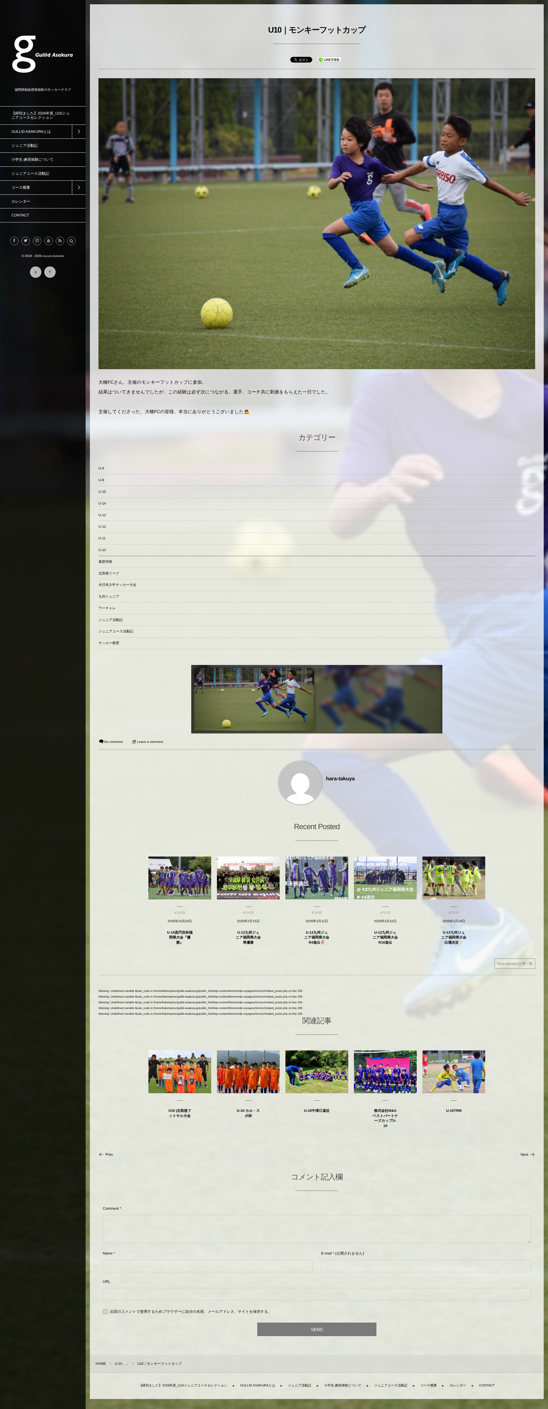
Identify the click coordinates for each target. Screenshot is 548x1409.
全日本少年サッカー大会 (117, 585)
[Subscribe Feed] (60, 241)
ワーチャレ (107, 608)
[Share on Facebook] (14, 241)
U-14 (102, 503)
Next (524, 1154)
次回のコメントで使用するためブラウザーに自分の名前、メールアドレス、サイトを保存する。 (191, 1311)
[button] (71, 241)
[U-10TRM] (453, 1071)
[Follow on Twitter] (25, 241)
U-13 (102, 515)
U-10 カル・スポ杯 (248, 1113)
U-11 (102, 538)
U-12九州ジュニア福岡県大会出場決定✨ (453, 937)
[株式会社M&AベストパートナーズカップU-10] (385, 1071)
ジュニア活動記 (110, 620)
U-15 (102, 492)
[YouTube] (48, 241)
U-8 (101, 480)
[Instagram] (37, 241)
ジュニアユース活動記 (115, 631)
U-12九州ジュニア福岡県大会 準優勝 (248, 937)
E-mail (326, 1253)
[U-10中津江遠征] (316, 1071)
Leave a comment (150, 742)
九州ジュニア (108, 596)
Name (108, 1253)
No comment (113, 742)
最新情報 (105, 562)
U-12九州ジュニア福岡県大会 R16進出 (385, 937)
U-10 (102, 550)
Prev (109, 1154)
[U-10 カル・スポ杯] (248, 1071)
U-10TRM (454, 1111)
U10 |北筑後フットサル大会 (179, 1113)
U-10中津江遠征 (317, 1111)
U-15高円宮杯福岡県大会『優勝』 (180, 937)
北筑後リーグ (108, 573)
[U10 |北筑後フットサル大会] (179, 1071)
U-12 (102, 526)
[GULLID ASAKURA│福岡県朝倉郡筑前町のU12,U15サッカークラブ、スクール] (42, 84)
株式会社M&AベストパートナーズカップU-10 (385, 1118)
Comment (111, 1208)
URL (106, 1281)
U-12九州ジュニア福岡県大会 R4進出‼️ (316, 937)
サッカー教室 (108, 643)
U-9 (101, 468)
